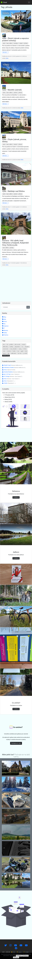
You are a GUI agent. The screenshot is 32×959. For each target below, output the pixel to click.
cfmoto (24, 348)
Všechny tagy (6, 355)
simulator (27, 346)
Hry (4, 323)
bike (8, 353)
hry (22, 346)
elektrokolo (13, 353)
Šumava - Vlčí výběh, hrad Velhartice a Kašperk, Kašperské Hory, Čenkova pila (15, 242)
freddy (10, 383)
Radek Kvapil (13, 365)
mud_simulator (13, 348)
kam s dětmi (9, 43)
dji (7, 344)
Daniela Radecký (14, 372)
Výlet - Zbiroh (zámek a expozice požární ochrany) (15, 39)
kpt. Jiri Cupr (12, 374)
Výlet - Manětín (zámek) (12, 90)
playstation (17, 346)
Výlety (7, 58)
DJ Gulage (13, 376)
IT (4, 328)
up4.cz (19, 952)
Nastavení (16, 957)
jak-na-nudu (17, 344)
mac (18, 351)
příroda (25, 43)
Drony (5, 321)
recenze (23, 344)
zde (15, 955)
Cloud (5, 2)
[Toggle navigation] (29, 2)
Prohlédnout (16, 497)
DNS (14, 952)
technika (16, 43)
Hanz (11, 378)
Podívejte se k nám (16, 743)
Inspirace (5, 326)
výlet (4, 43)
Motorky (5, 330)
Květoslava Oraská (15, 367)
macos (4, 353)
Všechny (5, 335)
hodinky (11, 346)
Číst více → (5, 52)
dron (4, 344)
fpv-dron (20, 353)
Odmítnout (25, 955)
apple (22, 351)
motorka (9, 351)
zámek (20, 43)
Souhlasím (19, 955)
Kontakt (27, 952)
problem (11, 344)
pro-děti (25, 353)
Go (28, 307)
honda (14, 351)
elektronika (5, 346)
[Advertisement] (16, 285)
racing (20, 348)
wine (26, 351)
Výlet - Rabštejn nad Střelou (13, 191)
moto (4, 351)
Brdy (4, 319)
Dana (9, 369)
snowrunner (5, 348)
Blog (4, 317)
